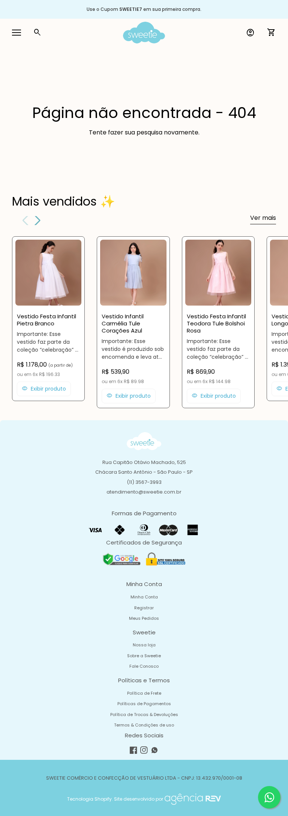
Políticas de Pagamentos (144, 704)
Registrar (144, 608)
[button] (36, 220)
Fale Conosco (144, 666)
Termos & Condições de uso (144, 725)
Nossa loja (144, 645)
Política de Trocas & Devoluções (144, 715)
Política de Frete (144, 693)
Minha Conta (144, 597)
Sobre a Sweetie (144, 656)
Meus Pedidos (144, 618)
